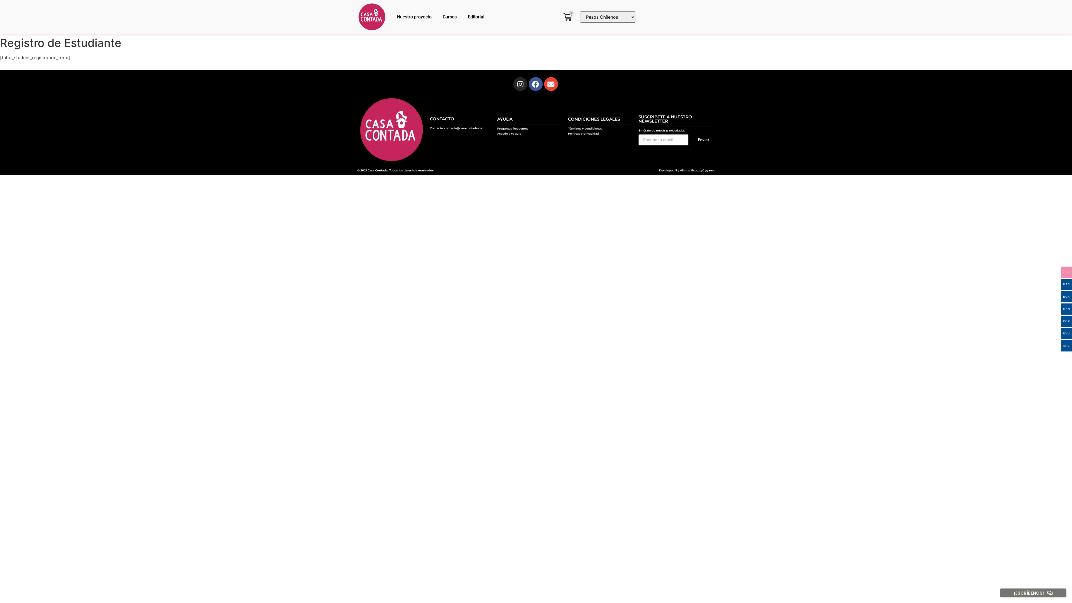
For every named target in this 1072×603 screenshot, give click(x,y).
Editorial (476, 17)
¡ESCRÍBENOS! (1029, 593)
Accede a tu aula (509, 133)
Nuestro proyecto (414, 17)
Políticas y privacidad (583, 133)
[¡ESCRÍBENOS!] (1049, 592)
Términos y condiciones (585, 128)
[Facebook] (536, 84)
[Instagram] (520, 84)
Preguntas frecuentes (512, 128)
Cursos (450, 17)
